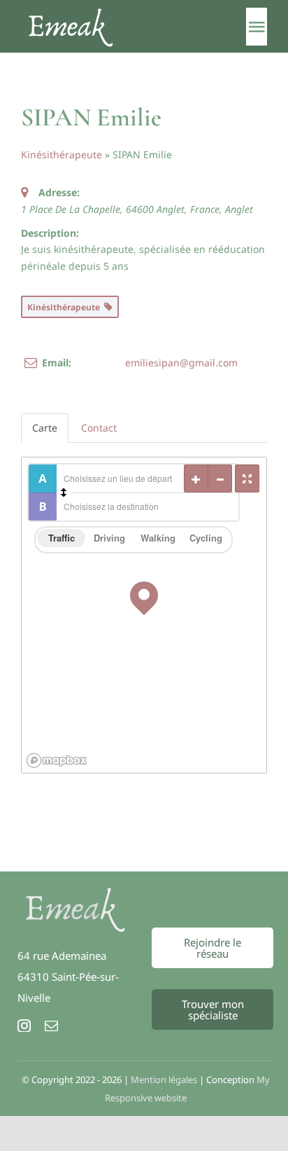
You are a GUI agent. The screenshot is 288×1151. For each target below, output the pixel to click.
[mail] (51, 1025)
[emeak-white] (75, 892)
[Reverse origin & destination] (64, 492)
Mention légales (164, 1079)
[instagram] (24, 1025)
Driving (109, 537)
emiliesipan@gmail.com (181, 362)
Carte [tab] (44, 427)
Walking (158, 537)
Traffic (61, 537)
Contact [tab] (99, 427)
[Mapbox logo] (56, 760)
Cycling (205, 537)
